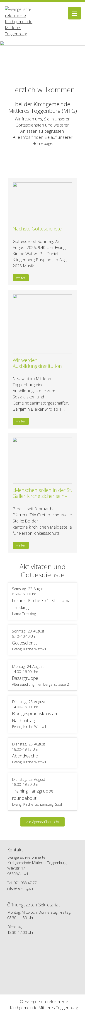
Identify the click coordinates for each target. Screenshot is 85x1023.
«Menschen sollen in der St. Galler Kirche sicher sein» (42, 493)
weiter (20, 278)
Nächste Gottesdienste (37, 228)
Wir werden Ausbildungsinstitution (37, 363)
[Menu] (74, 13)
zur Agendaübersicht (42, 821)
